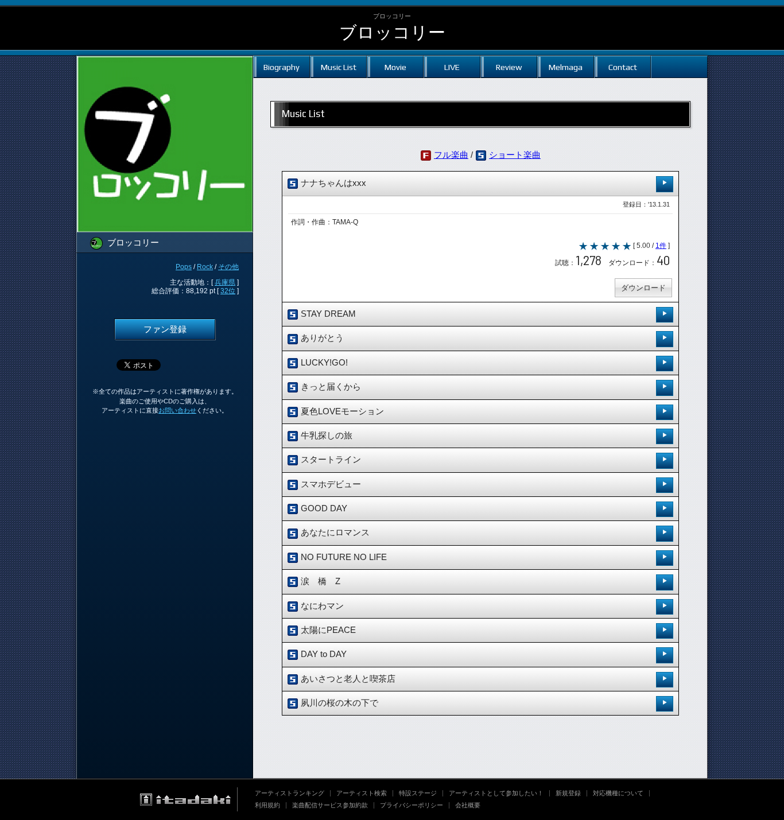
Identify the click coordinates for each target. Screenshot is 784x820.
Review (509, 67)
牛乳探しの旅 (325, 435)
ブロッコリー (392, 32)
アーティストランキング (289, 793)
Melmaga (566, 67)
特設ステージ (418, 793)
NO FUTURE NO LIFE (342, 557)
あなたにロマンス (334, 532)
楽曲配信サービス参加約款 (330, 805)
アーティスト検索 (361, 793)
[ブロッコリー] (165, 63)
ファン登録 (165, 329)
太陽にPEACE (327, 630)
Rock (205, 267)
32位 (227, 291)
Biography (281, 67)
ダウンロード (643, 287)
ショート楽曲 (515, 155)
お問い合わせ (177, 410)
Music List (338, 67)
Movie (395, 67)
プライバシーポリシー (411, 805)
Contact (622, 67)
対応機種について (618, 793)
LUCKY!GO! (323, 362)
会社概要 (467, 805)
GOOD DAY (322, 508)
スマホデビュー (329, 484)
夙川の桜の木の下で (338, 703)
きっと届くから (329, 386)
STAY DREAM (327, 313)
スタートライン (329, 459)
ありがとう (321, 338)
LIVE (452, 67)
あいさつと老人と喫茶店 (346, 678)
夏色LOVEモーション (341, 411)
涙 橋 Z (319, 581)
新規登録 (568, 793)
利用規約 (267, 805)
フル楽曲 (451, 155)
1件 (660, 246)
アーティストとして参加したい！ (496, 793)
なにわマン (321, 606)
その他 (228, 267)
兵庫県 (225, 282)
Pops (184, 267)
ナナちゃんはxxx (332, 183)
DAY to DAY (322, 654)
